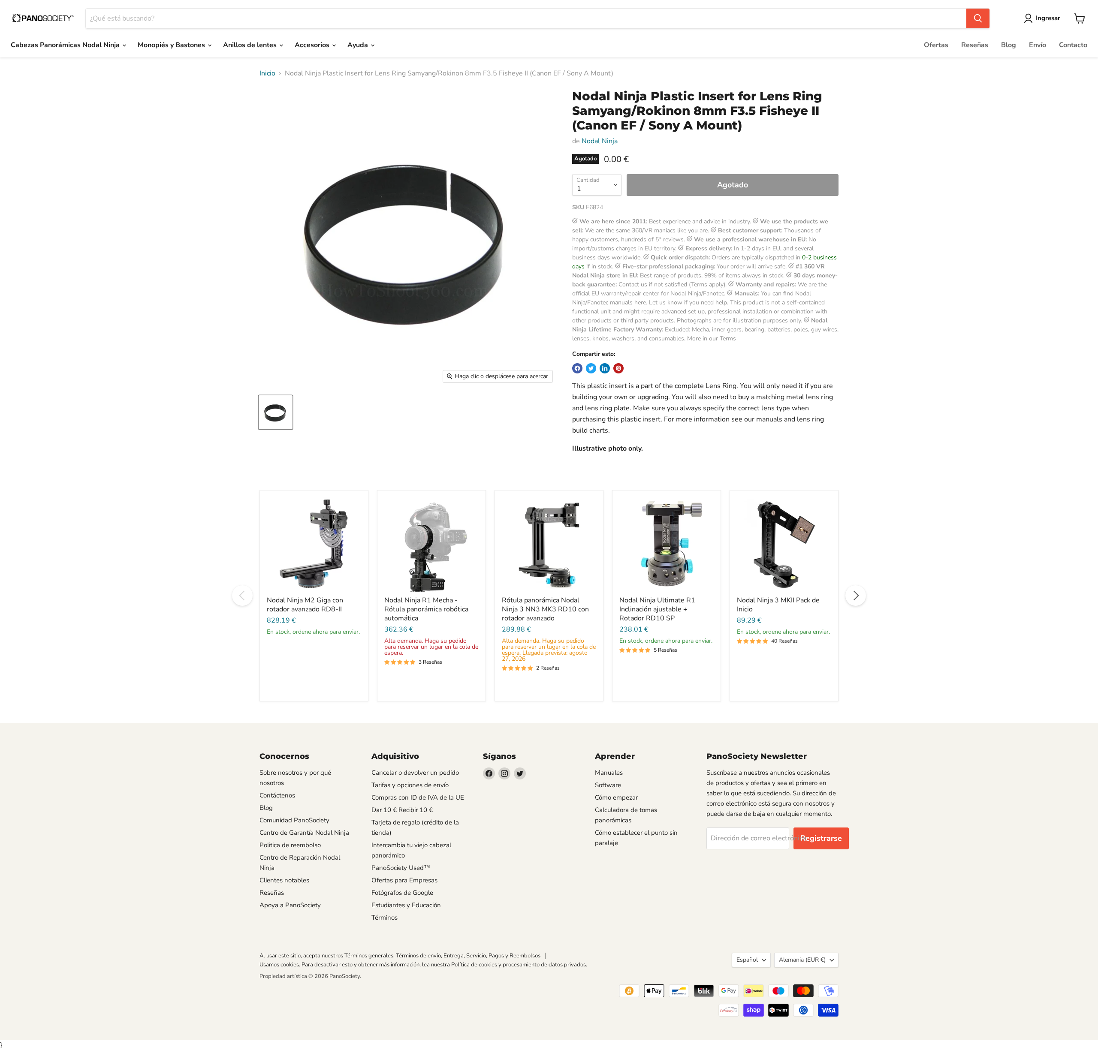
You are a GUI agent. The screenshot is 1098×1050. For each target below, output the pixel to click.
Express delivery (708, 248)
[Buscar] (977, 18)
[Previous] (242, 595)
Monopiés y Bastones (172, 45)
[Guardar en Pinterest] (618, 368)
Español (747, 960)
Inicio (267, 73)
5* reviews (669, 239)
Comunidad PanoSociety (294, 820)
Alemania (802, 960)
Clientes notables (284, 880)
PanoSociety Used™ (400, 867)
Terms (728, 338)
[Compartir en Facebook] (577, 368)
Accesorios (313, 45)
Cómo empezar (616, 797)
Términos (384, 917)
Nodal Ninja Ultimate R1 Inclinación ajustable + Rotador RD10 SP (657, 609)
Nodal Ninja (600, 141)
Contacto (1073, 45)
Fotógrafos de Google (402, 892)
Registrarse (821, 838)
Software (608, 785)
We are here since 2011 (612, 221)
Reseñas (974, 45)
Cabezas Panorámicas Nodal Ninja (66, 45)
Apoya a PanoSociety (290, 905)
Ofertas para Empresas (404, 880)
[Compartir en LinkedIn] (605, 368)
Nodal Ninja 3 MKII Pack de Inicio (778, 605)
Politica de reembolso (290, 845)
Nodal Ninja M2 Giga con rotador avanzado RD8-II (305, 605)
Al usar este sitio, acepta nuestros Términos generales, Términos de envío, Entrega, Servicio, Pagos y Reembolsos (399, 956)
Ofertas (936, 45)
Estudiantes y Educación (406, 905)
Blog (1008, 45)
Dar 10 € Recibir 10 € (402, 810)
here (640, 302)
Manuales (609, 772)
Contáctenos (277, 795)
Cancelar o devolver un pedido (415, 772)
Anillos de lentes (250, 45)
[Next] (855, 595)
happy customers (595, 239)
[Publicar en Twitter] (591, 368)
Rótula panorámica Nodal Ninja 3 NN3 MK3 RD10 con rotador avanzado (545, 609)
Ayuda (358, 45)
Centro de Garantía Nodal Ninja (304, 832)
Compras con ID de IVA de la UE (417, 797)
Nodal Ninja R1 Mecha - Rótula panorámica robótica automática (426, 609)
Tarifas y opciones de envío (410, 785)
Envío (1037, 45)
